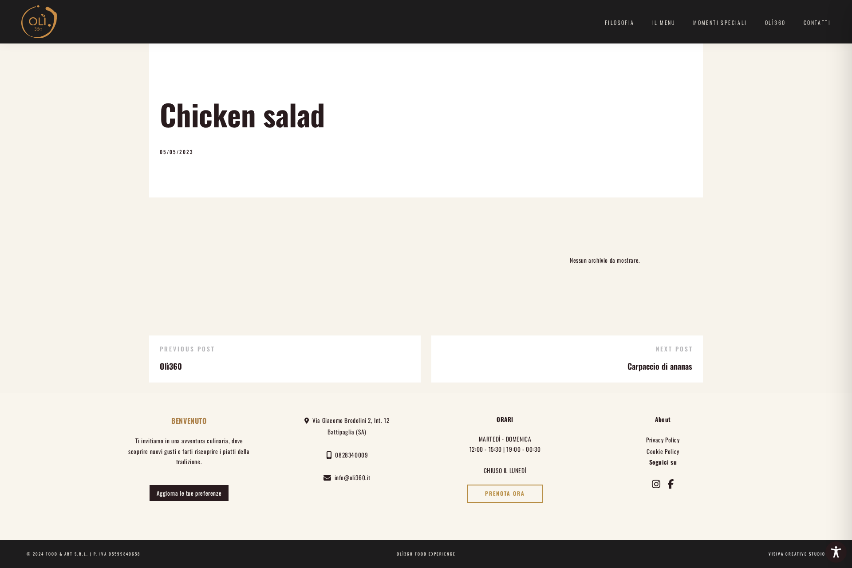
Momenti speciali (720, 22)
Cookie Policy (663, 451)
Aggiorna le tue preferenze (189, 493)
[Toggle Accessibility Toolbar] (836, 552)
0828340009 (350, 454)
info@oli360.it (351, 477)
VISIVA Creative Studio (797, 554)
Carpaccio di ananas (659, 366)
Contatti (817, 22)
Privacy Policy (662, 439)
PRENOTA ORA (505, 493)
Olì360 (775, 22)
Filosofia (620, 22)
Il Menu (663, 22)
